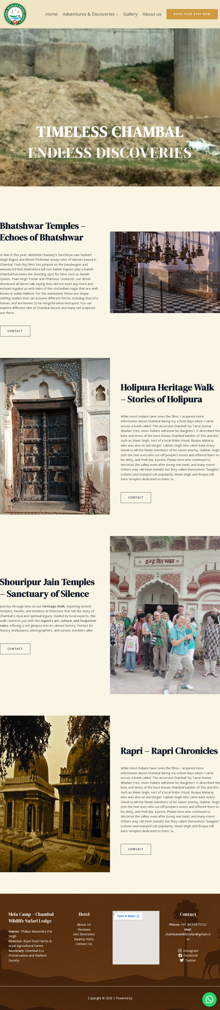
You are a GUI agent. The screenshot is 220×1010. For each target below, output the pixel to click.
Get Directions (84, 934)
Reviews (84, 929)
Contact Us (84, 944)
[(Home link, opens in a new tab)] (15, 14)
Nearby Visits (84, 939)
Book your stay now (192, 14)
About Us (84, 924)
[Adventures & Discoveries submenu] (117, 14)
